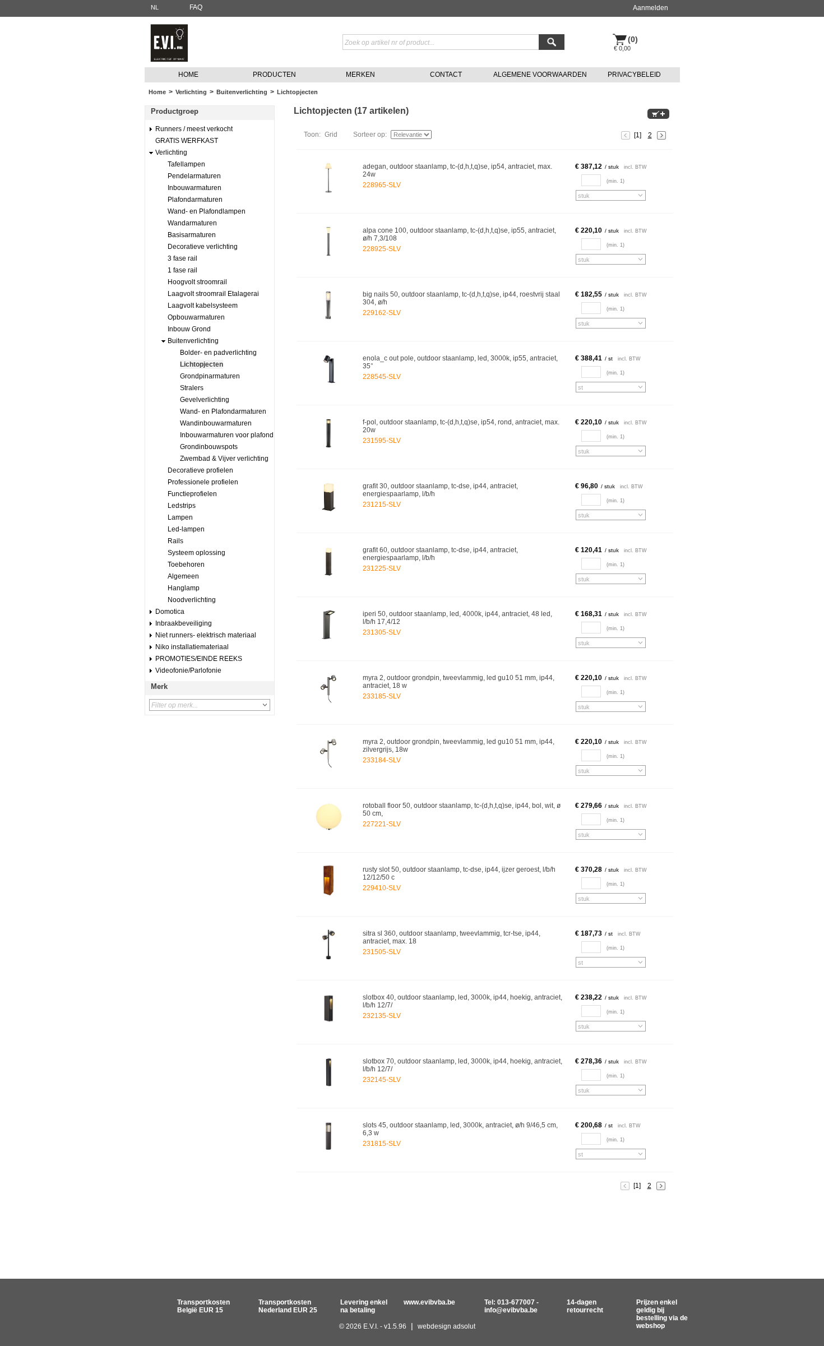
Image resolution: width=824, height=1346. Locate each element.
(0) (633, 39)
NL (155, 7)
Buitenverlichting (241, 92)
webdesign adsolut (446, 1326)
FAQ (195, 7)
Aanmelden (650, 8)
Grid (331, 134)
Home (157, 92)
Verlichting (191, 92)
